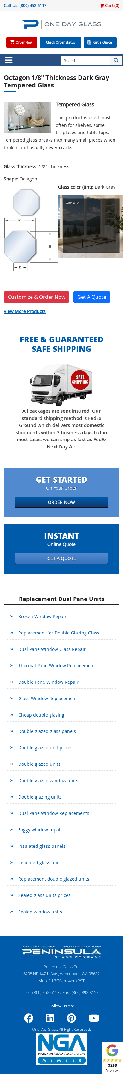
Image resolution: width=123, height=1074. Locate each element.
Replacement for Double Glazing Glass (58, 633)
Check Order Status (60, 42)
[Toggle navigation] (8, 60)
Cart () (111, 5)
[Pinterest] (71, 1020)
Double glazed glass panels (47, 731)
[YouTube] (94, 1020)
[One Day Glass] (61, 26)
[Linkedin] (50, 1020)
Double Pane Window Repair (48, 682)
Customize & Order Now (36, 296)
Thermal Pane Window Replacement (56, 666)
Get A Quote (91, 296)
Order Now (24, 42)
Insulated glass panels (42, 846)
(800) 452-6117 (33, 5)
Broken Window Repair (42, 616)
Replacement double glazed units (53, 879)
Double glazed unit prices (45, 748)
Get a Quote (102, 42)
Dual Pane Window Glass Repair (52, 649)
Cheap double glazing (41, 715)
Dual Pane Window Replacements (53, 813)
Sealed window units (40, 912)
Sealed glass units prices (44, 895)
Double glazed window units (48, 780)
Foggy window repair (40, 830)
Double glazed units (39, 764)
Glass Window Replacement (47, 698)
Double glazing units (40, 797)
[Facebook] (28, 1020)
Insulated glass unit (39, 862)
